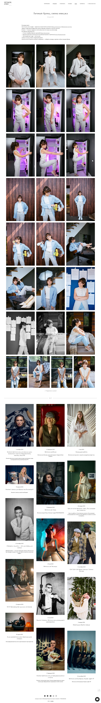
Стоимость (62, 3)
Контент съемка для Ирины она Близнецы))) (19, 489)
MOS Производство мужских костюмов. (19, 607)
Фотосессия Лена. (50, 510)
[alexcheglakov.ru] (7, 3)
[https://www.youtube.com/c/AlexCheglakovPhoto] (50, 696)
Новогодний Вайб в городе (81, 625)
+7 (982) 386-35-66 (91, 3)
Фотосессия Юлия (50, 452)
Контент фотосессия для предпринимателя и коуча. (50, 676)
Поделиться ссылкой (51, 390)
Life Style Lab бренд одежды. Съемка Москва (81, 570)
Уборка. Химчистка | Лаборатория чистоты (61, 26)
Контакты (82, 3)
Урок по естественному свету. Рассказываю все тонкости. (81, 509)
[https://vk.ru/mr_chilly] (44, 696)
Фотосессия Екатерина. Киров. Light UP (81, 679)
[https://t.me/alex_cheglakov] (47, 696)
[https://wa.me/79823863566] (53, 696)
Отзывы (70, 3)
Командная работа (81, 452)
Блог (76, 3)
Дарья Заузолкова (45, 33)
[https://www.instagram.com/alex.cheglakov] (56, 696)
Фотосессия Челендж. (51, 566)
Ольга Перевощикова (60, 34)
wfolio (52, 701)
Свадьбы (55, 3)
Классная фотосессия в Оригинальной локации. (19, 637)
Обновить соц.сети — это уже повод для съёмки (20, 547)
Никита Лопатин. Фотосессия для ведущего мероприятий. (51, 621)
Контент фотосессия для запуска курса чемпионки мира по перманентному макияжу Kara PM (19, 453)
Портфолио (47, 3)
